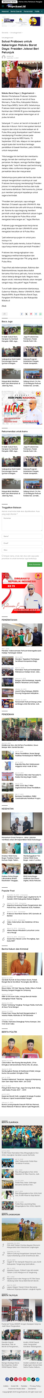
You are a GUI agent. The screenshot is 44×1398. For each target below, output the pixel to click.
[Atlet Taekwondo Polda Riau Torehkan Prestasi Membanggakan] (7, 1163)
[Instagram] (20, 1379)
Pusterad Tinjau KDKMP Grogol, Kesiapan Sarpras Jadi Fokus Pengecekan (21, 1325)
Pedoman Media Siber (16, 1389)
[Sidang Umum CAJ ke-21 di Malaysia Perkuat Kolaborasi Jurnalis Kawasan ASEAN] (32, 374)
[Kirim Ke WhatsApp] (40, 314)
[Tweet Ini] (26, 314)
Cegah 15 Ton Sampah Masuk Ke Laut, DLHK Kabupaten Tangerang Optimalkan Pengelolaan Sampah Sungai (24, 1263)
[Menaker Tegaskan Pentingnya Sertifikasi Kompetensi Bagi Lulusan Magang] (7, 660)
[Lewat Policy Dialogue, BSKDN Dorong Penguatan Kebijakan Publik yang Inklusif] (7, 692)
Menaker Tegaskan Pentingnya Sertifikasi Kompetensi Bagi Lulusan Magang (27, 660)
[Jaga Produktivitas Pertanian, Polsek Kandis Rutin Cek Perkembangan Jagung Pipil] (32, 329)
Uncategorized (7, 38)
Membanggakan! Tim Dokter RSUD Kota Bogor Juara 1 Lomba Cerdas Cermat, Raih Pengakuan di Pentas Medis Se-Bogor (32, 858)
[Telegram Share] (36, 314)
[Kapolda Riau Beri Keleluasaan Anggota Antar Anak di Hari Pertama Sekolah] (7, 765)
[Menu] (3, 6)
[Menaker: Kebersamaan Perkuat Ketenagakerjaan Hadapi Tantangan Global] (22, 634)
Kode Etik (14, 1386)
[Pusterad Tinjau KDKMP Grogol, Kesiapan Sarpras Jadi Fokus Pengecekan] (22, 1310)
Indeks (5, 1386)
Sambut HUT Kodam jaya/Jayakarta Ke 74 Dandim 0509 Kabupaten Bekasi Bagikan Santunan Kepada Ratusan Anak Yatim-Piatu (24, 898)
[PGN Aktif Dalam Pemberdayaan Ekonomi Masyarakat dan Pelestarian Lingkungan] (22, 1229)
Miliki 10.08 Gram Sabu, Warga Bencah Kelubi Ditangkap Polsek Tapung (19, 997)
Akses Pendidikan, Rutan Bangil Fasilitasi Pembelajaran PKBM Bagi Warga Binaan (28, 754)
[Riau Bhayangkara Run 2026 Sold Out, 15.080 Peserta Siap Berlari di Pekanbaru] (7, 1195)
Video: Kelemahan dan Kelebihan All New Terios (23, 923)
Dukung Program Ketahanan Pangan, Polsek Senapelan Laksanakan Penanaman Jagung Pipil (31, 361)
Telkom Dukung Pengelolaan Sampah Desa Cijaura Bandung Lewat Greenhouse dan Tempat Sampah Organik (24, 1254)
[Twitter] (11, 1379)
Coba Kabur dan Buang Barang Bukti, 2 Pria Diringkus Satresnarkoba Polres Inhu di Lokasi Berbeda (20, 1064)
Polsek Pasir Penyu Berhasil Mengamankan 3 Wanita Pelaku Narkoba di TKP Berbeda (19, 1014)
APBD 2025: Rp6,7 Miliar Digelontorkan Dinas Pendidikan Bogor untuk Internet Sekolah (27, 786)
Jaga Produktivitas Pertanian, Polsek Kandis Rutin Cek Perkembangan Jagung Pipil (32, 339)
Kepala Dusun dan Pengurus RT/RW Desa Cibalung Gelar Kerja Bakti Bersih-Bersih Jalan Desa (23, 1280)
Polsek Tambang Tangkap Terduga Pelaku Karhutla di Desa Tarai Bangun (22, 1006)
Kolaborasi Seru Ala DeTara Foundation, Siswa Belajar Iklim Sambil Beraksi (20, 746)
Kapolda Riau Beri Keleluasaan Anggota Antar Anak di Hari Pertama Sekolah (27, 765)
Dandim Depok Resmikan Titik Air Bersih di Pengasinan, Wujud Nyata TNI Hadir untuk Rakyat (11, 1344)
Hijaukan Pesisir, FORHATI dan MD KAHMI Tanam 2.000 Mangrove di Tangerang (22, 1271)
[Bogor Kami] (17, 6)
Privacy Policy (35, 1386)
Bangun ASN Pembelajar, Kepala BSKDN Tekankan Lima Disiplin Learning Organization (28, 681)
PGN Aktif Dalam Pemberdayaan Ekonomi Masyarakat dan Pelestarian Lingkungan (23, 1246)
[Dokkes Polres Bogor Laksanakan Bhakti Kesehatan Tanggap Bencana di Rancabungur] (11, 869)
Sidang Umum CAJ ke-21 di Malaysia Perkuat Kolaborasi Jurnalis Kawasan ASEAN (32, 383)
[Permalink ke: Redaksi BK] (4, 57)
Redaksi (24, 1386)
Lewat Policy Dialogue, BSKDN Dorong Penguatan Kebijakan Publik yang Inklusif (26, 692)
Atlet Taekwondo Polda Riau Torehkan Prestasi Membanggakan (26, 1162)
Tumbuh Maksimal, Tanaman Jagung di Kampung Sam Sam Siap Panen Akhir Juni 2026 (21, 1080)
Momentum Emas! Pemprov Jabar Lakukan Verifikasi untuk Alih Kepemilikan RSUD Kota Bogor (21, 838)
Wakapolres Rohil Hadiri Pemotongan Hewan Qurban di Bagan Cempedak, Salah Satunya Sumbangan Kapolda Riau (11, 361)
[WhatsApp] (29, 1379)
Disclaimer (32, 1389)
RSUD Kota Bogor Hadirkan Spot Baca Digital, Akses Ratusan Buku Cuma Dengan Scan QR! (32, 878)
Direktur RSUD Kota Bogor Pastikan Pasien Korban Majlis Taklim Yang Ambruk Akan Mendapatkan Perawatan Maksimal (10, 858)
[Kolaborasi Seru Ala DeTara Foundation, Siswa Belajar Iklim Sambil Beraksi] (22, 729)
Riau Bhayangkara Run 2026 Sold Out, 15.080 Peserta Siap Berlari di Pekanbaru (28, 1194)
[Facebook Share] (21, 314)
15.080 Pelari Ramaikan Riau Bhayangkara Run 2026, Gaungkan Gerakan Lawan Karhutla (20, 1154)
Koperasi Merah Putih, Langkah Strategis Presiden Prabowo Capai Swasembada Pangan (21, 1097)
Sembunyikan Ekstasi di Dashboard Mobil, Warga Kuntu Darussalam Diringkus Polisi (21, 1072)
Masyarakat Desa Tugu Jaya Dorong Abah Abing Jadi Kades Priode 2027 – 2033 (21, 1089)
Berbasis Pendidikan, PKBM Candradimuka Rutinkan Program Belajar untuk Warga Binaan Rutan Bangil (28, 797)
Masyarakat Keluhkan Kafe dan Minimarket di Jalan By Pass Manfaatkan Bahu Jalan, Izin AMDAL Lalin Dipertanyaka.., (11, 383)
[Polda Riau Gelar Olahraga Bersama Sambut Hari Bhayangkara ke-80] (7, 1184)
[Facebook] (7, 1379)
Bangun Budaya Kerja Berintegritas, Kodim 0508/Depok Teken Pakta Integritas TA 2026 (10, 1365)
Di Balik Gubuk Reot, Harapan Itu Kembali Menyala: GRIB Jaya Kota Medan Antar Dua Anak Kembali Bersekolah (11, 339)
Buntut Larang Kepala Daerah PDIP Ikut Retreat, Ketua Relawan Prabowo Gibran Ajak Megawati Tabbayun (20, 1105)
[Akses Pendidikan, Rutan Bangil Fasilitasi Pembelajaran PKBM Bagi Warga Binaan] (7, 755)
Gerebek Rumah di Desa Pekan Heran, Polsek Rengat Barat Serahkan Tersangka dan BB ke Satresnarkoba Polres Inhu (20, 981)
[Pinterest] (16, 1379)
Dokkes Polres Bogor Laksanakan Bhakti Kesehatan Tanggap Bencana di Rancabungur (10, 878)
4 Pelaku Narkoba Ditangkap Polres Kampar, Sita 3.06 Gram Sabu (21, 1023)
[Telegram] (37, 1379)
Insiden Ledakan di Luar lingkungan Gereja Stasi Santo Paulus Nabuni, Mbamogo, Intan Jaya (32, 1365)
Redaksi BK (10, 56)
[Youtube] (24, 1379)
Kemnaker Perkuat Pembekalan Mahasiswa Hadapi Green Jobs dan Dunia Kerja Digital (27, 671)
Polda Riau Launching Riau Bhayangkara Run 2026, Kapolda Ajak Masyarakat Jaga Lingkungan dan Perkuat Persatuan (28, 1205)
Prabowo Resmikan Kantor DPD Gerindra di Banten (24, 915)
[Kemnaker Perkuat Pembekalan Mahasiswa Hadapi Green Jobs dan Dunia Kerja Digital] (7, 671)
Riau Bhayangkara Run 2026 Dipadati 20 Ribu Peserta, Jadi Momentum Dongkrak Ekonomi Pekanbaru (27, 1173)
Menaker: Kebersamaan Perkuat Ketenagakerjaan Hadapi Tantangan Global (21, 652)
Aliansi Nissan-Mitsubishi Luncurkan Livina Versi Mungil (23, 931)
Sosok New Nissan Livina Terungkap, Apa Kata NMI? (23, 940)
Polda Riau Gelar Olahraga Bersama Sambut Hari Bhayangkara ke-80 (25, 1184)
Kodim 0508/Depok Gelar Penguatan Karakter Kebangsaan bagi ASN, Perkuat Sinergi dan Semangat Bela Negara (32, 1344)
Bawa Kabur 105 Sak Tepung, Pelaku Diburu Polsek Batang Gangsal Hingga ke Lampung (21, 989)
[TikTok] (33, 1379)
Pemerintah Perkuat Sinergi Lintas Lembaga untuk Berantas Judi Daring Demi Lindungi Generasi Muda (28, 703)
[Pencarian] (41, 6)
